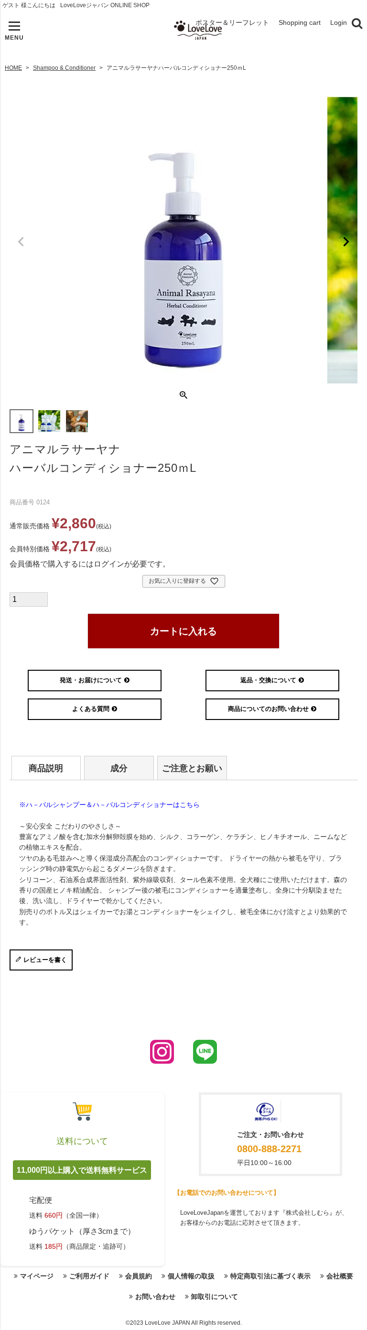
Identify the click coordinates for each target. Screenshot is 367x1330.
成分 (119, 768)
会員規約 (138, 1276)
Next (346, 241)
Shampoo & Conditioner (64, 68)
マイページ (37, 1276)
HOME (13, 68)
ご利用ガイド (89, 1276)
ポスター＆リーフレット (232, 22)
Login (338, 22)
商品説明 (46, 768)
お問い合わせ (155, 1296)
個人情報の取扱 (191, 1276)
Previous (21, 241)
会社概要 (339, 1276)
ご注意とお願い (192, 768)
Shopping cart (300, 22)
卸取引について (214, 1296)
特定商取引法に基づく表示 (270, 1276)
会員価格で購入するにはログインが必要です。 (90, 564)
